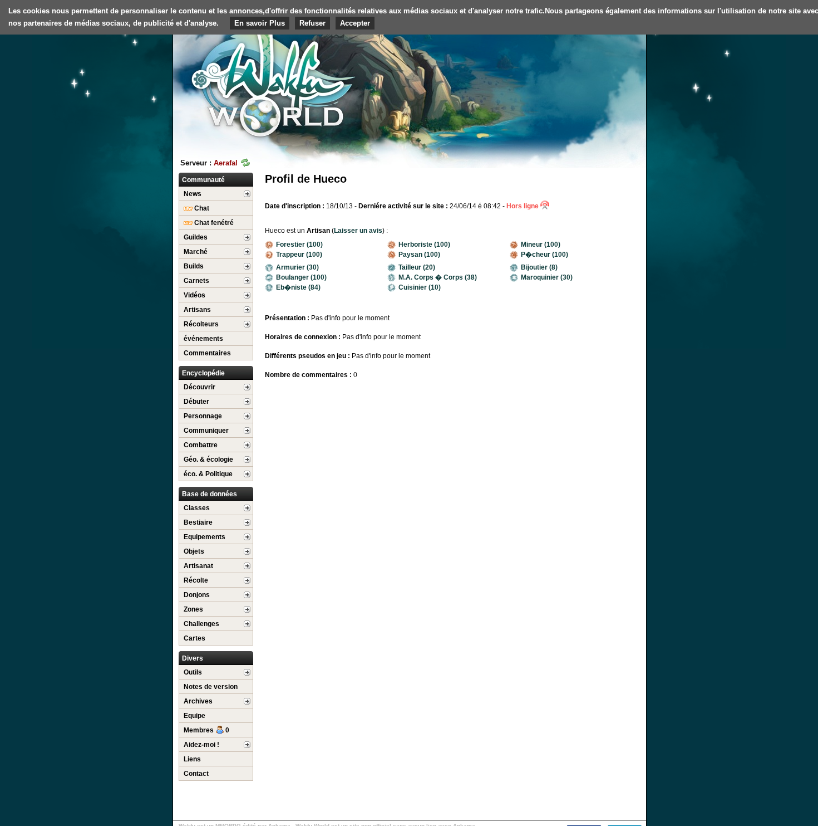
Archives (198, 701)
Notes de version (211, 687)
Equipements (204, 537)
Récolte (196, 580)
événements (203, 339)
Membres (206, 730)
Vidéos (194, 295)
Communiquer (206, 430)
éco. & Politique (208, 474)
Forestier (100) (299, 244)
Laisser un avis (358, 230)
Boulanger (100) (301, 277)
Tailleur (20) (416, 267)
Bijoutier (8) (539, 267)
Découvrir (199, 387)
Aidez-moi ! (201, 745)
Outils (193, 672)
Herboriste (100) (424, 244)
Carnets (196, 281)
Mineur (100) (540, 244)
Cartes (194, 638)
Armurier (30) (297, 267)
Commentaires (207, 353)
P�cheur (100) (544, 254)
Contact (196, 774)
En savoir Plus (259, 23)
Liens (192, 759)
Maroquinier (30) (547, 277)
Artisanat (198, 566)
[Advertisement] (562, 86)
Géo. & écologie (208, 459)
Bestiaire (198, 522)
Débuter (196, 401)
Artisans (197, 310)
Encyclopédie (203, 373)
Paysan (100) (419, 254)
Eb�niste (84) (298, 287)
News (192, 194)
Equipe (194, 716)
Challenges (201, 624)
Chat (201, 208)
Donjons (197, 595)
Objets (194, 551)
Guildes (196, 237)
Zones (193, 609)
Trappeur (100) (299, 254)
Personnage (203, 416)
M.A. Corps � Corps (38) (437, 277)
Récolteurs (201, 324)
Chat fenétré (213, 223)
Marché (196, 252)
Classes (197, 508)
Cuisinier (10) (419, 287)
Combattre (201, 445)
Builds (194, 266)
